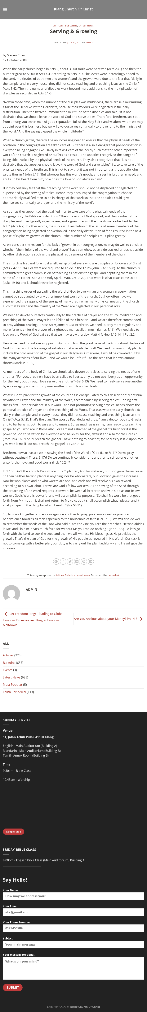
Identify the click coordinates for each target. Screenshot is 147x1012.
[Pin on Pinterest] (84, 561)
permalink (113, 575)
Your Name (10, 890)
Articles (58, 25)
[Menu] (5, 9)
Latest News (86, 25)
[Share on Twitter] (70, 561)
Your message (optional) (19, 954)
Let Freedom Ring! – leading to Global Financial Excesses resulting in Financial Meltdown (33, 619)
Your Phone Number (16, 922)
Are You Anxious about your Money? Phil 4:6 (106, 619)
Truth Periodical (14, 692)
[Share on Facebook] (63, 561)
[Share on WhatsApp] (56, 561)
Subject (8, 938)
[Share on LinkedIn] (91, 561)
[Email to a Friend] (77, 561)
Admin (89, 42)
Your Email (10, 906)
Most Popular (12, 684)
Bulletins (71, 25)
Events (7, 670)
